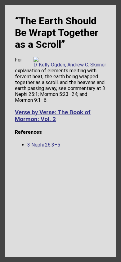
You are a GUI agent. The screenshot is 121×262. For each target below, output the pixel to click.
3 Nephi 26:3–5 (43, 145)
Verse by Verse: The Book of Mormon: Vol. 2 (53, 116)
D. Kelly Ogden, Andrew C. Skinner (70, 65)
